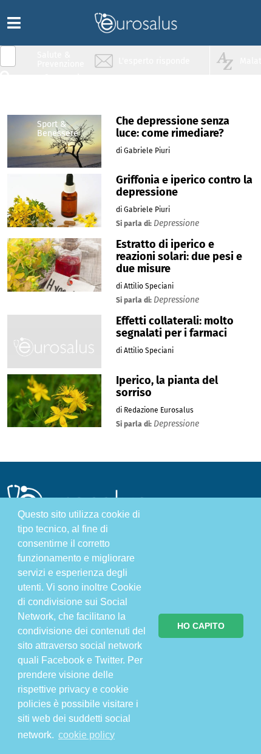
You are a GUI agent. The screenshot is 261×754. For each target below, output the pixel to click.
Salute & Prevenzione (60, 59)
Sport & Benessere (57, 128)
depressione (176, 223)
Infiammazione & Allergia (64, 82)
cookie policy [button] (86, 735)
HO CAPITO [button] (201, 626)
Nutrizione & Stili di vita (61, 105)
